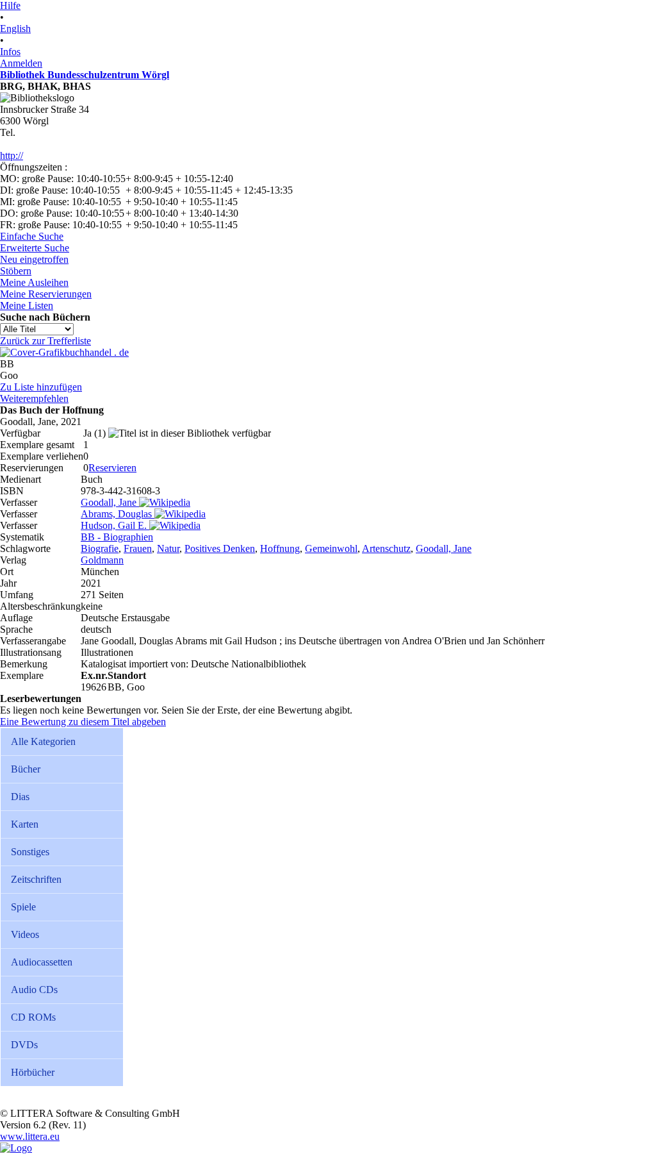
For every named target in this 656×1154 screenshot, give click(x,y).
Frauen (138, 548)
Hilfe (10, 5)
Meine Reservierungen (46, 293)
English (15, 28)
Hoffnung (280, 548)
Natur (168, 548)
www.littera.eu (30, 1136)
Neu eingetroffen (34, 259)
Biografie (100, 548)
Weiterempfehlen (34, 398)
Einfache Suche (31, 236)
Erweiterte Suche (34, 247)
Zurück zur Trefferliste (45, 340)
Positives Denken (219, 548)
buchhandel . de (97, 352)
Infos (10, 51)
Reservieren (112, 467)
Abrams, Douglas (116, 513)
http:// (11, 155)
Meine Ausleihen (34, 282)
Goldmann (102, 560)
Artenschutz (386, 548)
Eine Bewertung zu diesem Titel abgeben (83, 721)
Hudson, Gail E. (114, 525)
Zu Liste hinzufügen (41, 386)
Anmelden (21, 63)
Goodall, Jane (108, 502)
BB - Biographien (117, 536)
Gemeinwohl (331, 548)
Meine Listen (26, 305)
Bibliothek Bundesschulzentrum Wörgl (84, 74)
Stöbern (15, 270)
